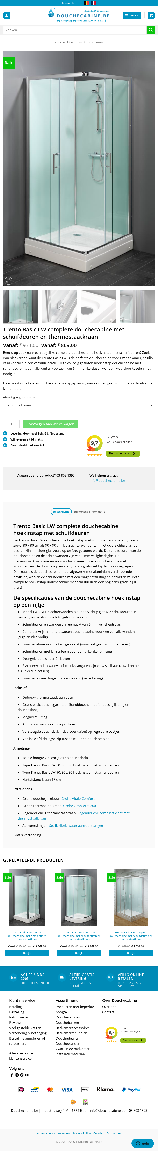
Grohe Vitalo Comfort (78, 798)
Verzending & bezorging (28, 1033)
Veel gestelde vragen (25, 1028)
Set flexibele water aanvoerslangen (76, 825)
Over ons (109, 1007)
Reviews (15, 1022)
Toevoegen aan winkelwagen (50, 424)
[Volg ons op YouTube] (26, 1075)
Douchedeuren (67, 1038)
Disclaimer (114, 1133)
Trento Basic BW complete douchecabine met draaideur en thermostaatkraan (26, 936)
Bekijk (27, 953)
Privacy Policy (81, 1133)
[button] (132, 15)
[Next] (146, 168)
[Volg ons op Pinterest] (21, 1075)
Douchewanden (68, 1043)
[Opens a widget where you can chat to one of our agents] (142, 1144)
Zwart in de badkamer (73, 1049)
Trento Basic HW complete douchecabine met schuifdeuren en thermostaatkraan (131, 936)
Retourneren (19, 1017)
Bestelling (16, 1012)
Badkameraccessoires (73, 1028)
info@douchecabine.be (107, 480)
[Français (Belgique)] (93, 3)
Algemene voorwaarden (53, 1133)
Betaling (15, 1007)
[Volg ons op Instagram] (17, 1075)
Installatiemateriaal (71, 1054)
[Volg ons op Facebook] (11, 1075)
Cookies (98, 1133)
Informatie (68, 3)
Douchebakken (67, 1022)
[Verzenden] (151, 30)
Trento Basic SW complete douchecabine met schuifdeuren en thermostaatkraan (79, 936)
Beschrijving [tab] (61, 511)
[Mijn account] (6, 15)
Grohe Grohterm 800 (79, 806)
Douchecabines (64, 42)
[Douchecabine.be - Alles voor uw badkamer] (79, 15)
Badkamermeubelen (71, 1033)
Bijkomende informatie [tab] (89, 511)
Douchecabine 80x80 (90, 42)
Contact (108, 1012)
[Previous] (11, 168)
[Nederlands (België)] (86, 3)
